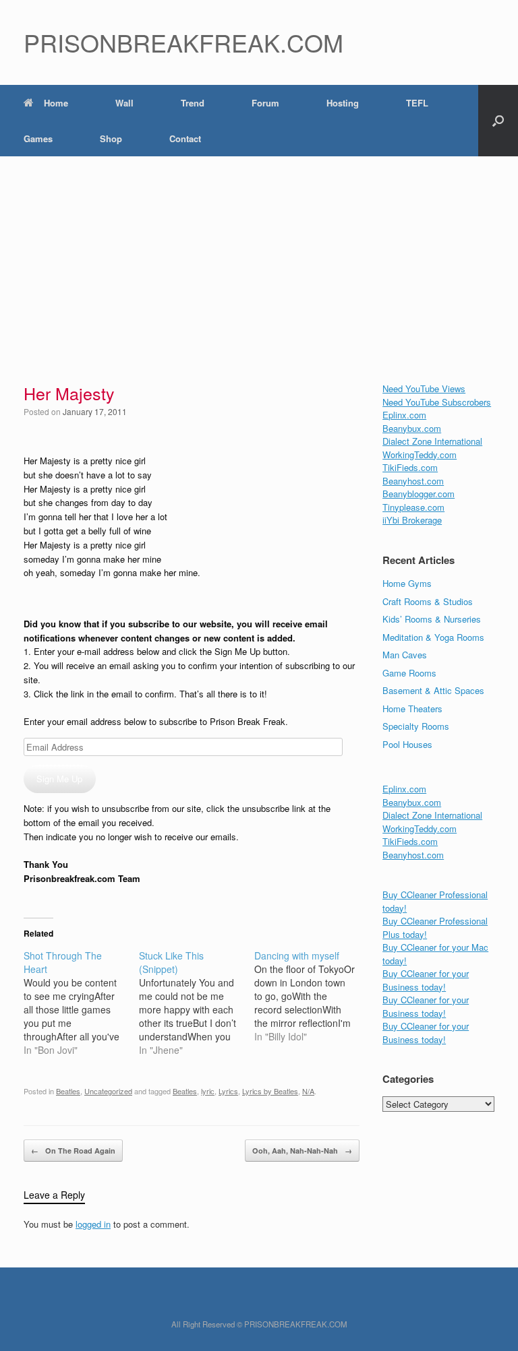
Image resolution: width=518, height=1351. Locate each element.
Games (38, 138)
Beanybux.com (411, 428)
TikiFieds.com (410, 467)
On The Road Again (73, 1150)
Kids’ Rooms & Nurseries (431, 618)
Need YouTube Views (423, 388)
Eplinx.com (404, 414)
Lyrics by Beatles (270, 1091)
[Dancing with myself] (312, 996)
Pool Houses (407, 744)
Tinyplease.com (413, 507)
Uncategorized (108, 1091)
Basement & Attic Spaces (433, 690)
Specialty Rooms (415, 726)
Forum (265, 102)
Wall (124, 102)
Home (56, 102)
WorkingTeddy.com (419, 454)
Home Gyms (407, 583)
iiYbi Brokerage (412, 519)
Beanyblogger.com (418, 493)
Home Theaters (412, 708)
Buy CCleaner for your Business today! (425, 980)
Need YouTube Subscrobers (436, 402)
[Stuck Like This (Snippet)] (196, 1003)
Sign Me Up (59, 778)
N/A (308, 1091)
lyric (207, 1091)
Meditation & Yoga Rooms (433, 637)
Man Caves (404, 654)
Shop (111, 138)
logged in (93, 1224)
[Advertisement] (259, 257)
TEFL (417, 102)
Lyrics (228, 1091)
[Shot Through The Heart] (81, 1003)
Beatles (68, 1091)
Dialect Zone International (432, 441)
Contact (185, 138)
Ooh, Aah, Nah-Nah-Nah (302, 1150)
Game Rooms (409, 672)
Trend (192, 102)
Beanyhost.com (413, 480)
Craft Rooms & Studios (427, 601)
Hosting (342, 102)
